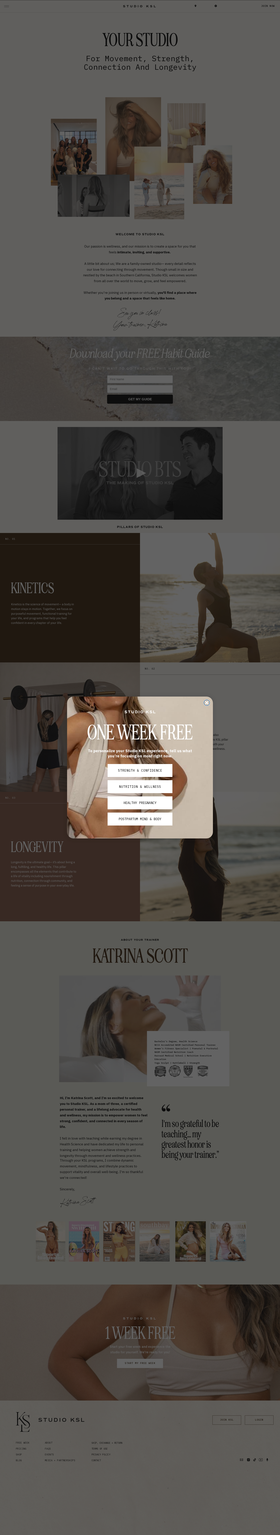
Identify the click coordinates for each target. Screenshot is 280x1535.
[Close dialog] (207, 703)
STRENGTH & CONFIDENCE (140, 770)
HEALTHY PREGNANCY (140, 803)
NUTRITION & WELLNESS (140, 786)
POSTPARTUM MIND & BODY (140, 819)
